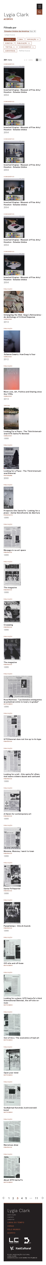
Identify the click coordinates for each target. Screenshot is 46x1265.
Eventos (9, 43)
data (31, 60)
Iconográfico (26, 47)
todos (9, 39)
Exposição (33, 39)
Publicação (23, 43)
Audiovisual (10, 51)
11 (36, 1198)
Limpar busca (10, 35)
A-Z (25, 60)
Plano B (34, 1258)
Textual (10, 47)
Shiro (25, 1258)
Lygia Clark (16, 14)
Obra (21, 39)
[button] (13, 1229)
